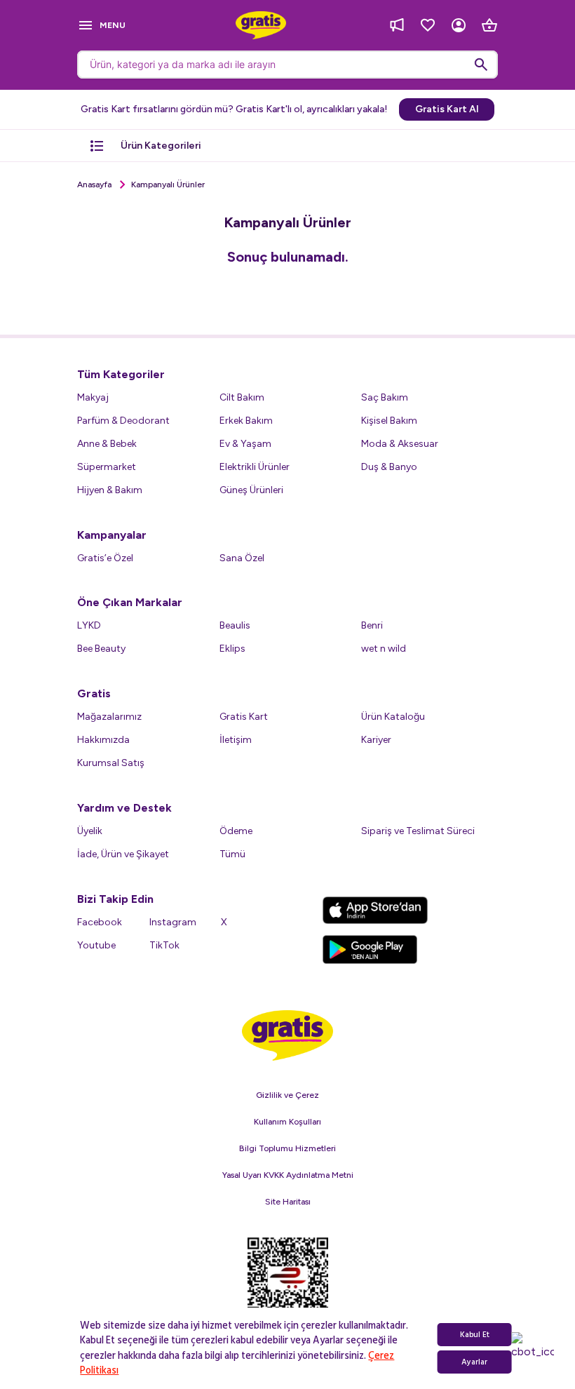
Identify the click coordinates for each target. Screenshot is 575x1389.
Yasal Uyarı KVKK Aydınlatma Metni (287, 1175)
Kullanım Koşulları (287, 1122)
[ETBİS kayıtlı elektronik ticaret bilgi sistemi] (288, 1284)
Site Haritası (288, 1202)
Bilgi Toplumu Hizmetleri (287, 1148)
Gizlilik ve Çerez (287, 1095)
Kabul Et (474, 1334)
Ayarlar (474, 1362)
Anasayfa (94, 184)
